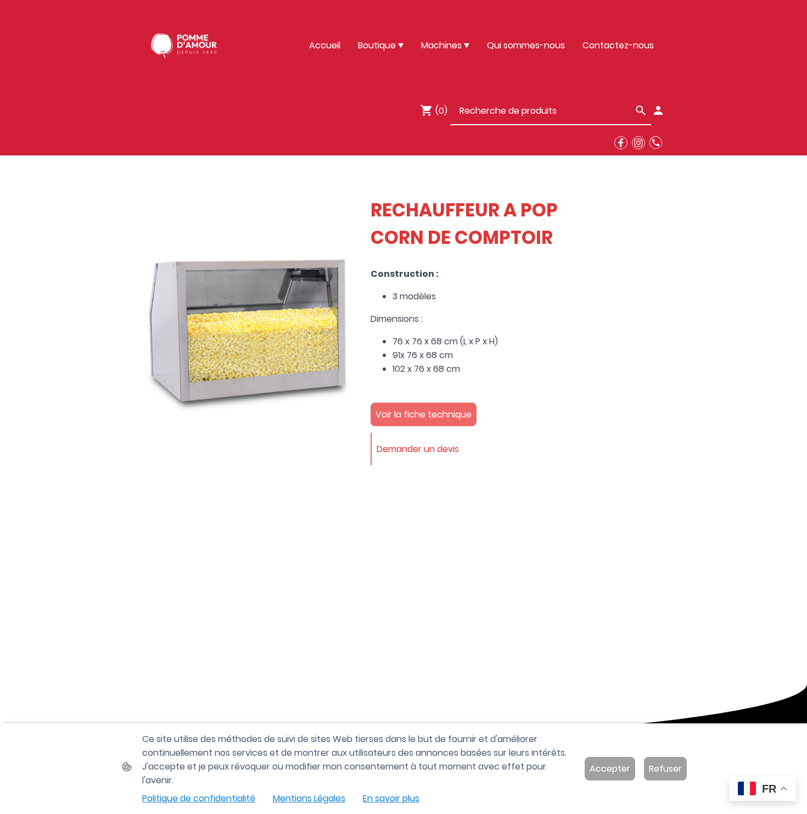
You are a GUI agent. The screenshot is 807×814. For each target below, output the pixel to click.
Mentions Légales (309, 798)
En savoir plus (391, 798)
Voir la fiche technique (424, 414)
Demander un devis (418, 449)
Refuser (665, 768)
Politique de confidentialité (198, 798)
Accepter (610, 768)
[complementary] (763, 789)
